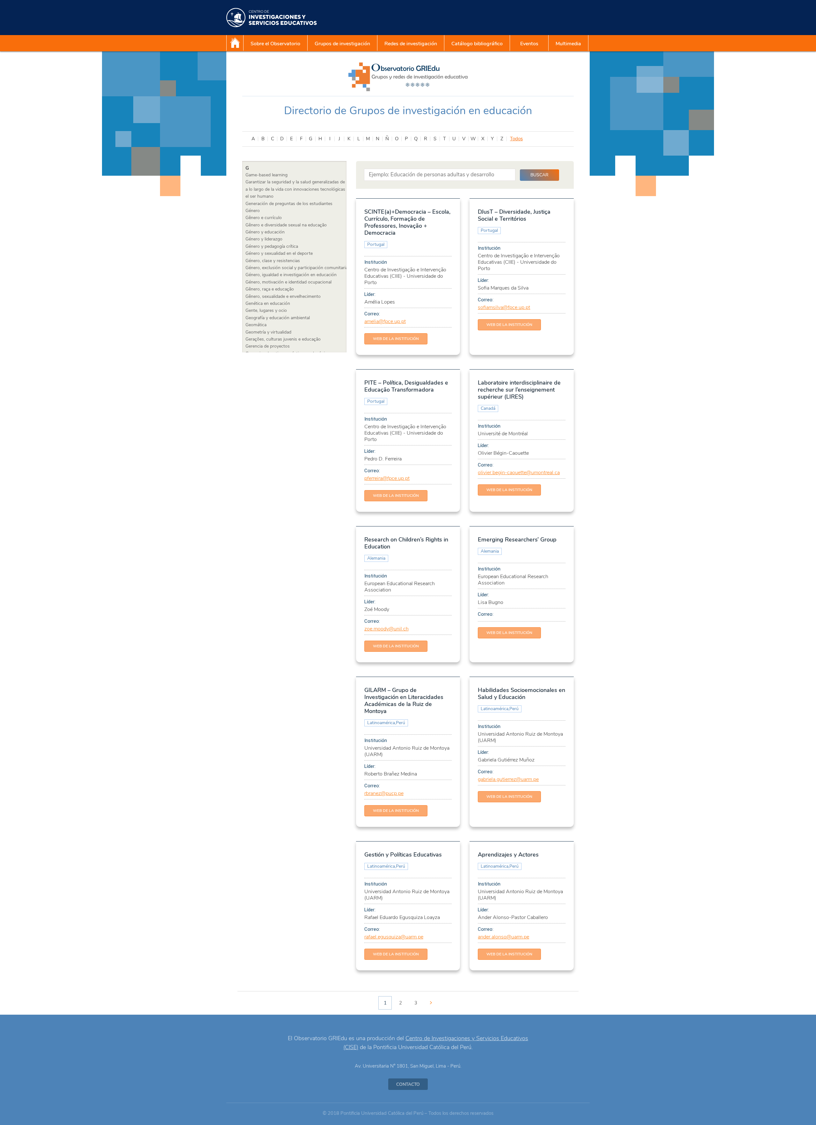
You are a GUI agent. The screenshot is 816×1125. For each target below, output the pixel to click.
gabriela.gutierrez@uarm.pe (508, 779)
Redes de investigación (410, 43)
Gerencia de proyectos (267, 346)
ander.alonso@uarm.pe (503, 936)
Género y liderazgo (263, 239)
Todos (516, 138)
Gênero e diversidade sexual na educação (286, 225)
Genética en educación (267, 303)
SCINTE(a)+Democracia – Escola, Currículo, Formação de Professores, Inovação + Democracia (407, 222)
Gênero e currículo (263, 218)
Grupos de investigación (342, 43)
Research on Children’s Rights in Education (406, 543)
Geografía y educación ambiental (277, 318)
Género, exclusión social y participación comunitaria (296, 268)
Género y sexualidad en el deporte (279, 253)
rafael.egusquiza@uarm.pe (393, 936)
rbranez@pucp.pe (384, 793)
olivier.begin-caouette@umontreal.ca (519, 472)
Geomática (255, 325)
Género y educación (265, 232)
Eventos (529, 43)
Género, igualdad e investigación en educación (291, 275)
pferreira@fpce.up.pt (387, 478)
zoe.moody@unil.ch (386, 628)
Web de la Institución (396, 338)
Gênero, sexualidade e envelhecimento (283, 296)
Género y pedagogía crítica (271, 246)
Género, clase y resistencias (272, 261)
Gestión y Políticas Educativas (403, 854)
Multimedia (568, 43)
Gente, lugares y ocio (266, 310)
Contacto (408, 1084)
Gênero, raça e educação (269, 289)
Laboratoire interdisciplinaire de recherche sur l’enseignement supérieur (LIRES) (519, 390)
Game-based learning (266, 175)
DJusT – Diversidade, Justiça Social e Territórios (514, 215)
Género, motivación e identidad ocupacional (288, 282)
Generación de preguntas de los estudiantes (288, 204)
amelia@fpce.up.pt (385, 321)
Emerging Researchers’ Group (517, 539)
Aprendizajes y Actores (508, 854)
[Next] (431, 1003)
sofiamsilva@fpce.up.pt (504, 307)
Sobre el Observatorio (275, 43)
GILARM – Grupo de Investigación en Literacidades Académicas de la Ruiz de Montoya (403, 700)
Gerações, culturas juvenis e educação (283, 339)
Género (252, 211)
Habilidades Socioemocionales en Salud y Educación (521, 693)
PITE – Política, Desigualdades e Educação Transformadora (406, 386)
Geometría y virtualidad (268, 332)
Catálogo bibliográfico (477, 43)
